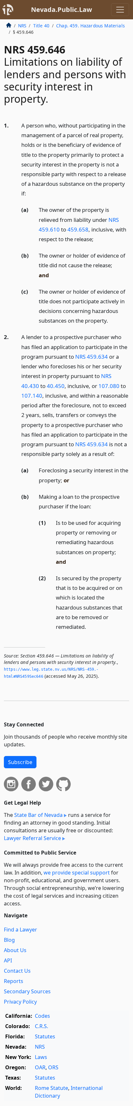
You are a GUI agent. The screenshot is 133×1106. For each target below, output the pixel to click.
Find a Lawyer (20, 929)
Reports (13, 981)
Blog (9, 939)
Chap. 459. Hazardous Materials (90, 26)
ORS (53, 1067)
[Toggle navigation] (120, 9)
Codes (42, 1015)
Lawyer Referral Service (32, 838)
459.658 (77, 229)
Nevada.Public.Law (61, 9)
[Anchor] (29, 193)
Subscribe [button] (20, 762)
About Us (15, 950)
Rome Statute (51, 1088)
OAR (40, 1067)
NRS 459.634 (91, 356)
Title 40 (41, 26)
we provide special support (77, 872)
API (8, 960)
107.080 (108, 386)
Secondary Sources (27, 991)
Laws (41, 1057)
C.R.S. (41, 1026)
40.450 (56, 386)
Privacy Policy (20, 1001)
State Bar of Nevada (38, 814)
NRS (22, 26)
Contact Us (17, 970)
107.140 (31, 395)
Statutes (45, 1036)
